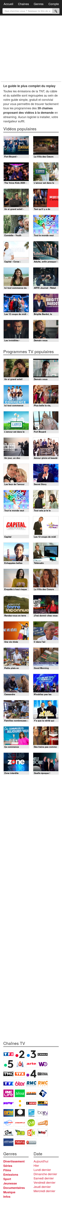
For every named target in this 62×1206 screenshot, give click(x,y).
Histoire (31, 1142)
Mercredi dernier (44, 1191)
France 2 (20, 1054)
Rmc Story (43, 1083)
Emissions (10, 1174)
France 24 (31, 1113)
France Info (20, 1103)
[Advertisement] (31, 48)
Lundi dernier (42, 1170)
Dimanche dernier (45, 1174)
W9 (43, 1064)
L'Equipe (20, 1123)
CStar (43, 1074)
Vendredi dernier (44, 1182)
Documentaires (14, 1188)
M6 (20, 1064)
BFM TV (43, 1103)
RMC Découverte (31, 1083)
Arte (31, 1064)
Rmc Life (8, 1093)
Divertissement (14, 1161)
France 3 (31, 1054)
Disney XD (20, 1132)
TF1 (8, 1054)
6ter (20, 1083)
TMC (8, 1074)
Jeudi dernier (42, 1186)
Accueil (8, 4)
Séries (7, 1166)
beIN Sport (43, 1113)
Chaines (23, 4)
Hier (36, 1165)
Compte (53, 4)
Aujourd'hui (41, 1161)
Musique (9, 1192)
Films (7, 1170)
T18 (43, 1093)
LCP (8, 1142)
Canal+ (43, 1054)
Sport (7, 1179)
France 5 (8, 1064)
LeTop (43, 1132)
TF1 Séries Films (8, 1083)
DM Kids (31, 1132)
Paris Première (31, 1093)
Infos (6, 1196)
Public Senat (20, 1142)
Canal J (43, 1123)
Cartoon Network (8, 1132)
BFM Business (8, 1113)
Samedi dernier (44, 1178)
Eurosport (8, 1123)
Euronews (20, 1113)
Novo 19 (8, 1103)
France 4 (31, 1074)
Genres (38, 4)
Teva (20, 1093)
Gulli (31, 1123)
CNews (31, 1103)
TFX (20, 1074)
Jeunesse (10, 1183)
